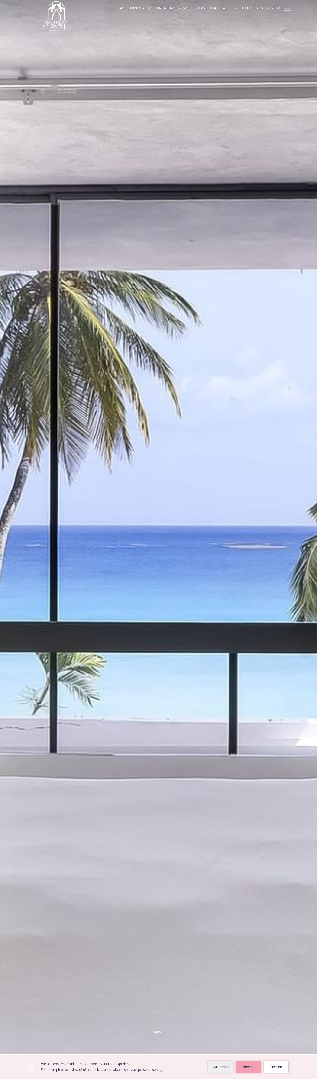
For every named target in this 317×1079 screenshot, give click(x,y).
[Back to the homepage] (57, 16)
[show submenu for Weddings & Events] (278, 8)
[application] (158, 1067)
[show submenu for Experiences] (185, 8)
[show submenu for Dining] (149, 8)
